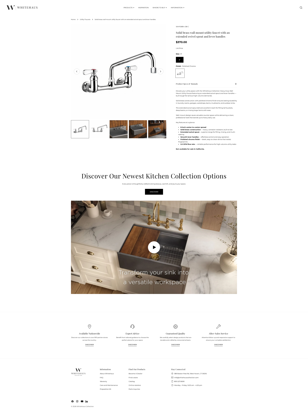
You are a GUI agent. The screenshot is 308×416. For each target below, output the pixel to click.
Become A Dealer (135, 374)
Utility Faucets (85, 19)
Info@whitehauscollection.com (186, 377)
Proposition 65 (105, 389)
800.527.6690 (179, 381)
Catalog (132, 381)
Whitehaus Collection (85, 406)
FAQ (101, 377)
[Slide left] (77, 71)
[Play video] (154, 247)
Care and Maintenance (109, 385)
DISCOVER (154, 192)
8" (179, 60)
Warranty (103, 381)
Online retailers (135, 385)
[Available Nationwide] (89, 326)
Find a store (133, 377)
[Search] (301, 7)
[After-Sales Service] (218, 326)
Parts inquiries (134, 389)
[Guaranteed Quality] (175, 326)
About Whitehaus (107, 374)
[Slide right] (160, 71)
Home (73, 19)
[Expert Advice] (132, 326)
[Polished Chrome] (180, 73)
